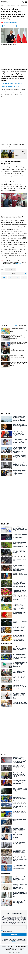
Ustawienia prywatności (12, 949)
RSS (21, 949)
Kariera (18, 946)
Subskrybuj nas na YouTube (10, 22)
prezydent (9, 269)
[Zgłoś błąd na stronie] (24, 277)
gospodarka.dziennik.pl (10, 5)
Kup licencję (18, 263)
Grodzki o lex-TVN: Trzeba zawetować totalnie (20, 153)
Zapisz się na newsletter (10, 26)
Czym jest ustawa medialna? (10, 86)
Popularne (14, 325)
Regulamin (23, 946)
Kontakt (4, 946)
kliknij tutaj (14, 941)
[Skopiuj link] (17, 277)
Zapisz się (14, 934)
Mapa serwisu (20, 948)
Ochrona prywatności (9, 948)
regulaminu (19, 930)
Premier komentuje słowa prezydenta (13, 83)
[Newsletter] (4, 277)
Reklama (13, 946)
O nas (8, 946)
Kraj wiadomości (23, 325)
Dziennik (2, 5)
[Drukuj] (11, 277)
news (18, 5)
